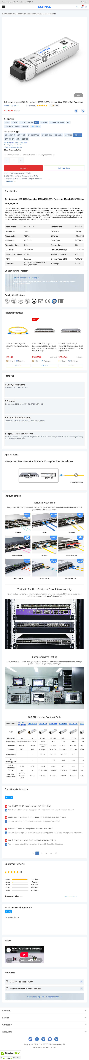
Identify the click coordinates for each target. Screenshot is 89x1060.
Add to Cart (23, 168)
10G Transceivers (34, 14)
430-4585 (77, 135)
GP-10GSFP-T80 (33, 135)
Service (5, 1017)
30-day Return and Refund (12, 150)
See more (9, 181)
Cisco (7, 122)
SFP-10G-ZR (9, 139)
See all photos (70, 896)
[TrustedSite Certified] (10, 1054)
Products (11, 14)
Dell (36, 122)
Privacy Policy (38, 1047)
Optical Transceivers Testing (25, 278)
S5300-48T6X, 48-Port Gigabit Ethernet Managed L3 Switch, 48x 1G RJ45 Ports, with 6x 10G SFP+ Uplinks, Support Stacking (44, 347)
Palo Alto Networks (12, 126)
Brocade (44, 122)
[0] (82, 6)
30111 (53, 14)
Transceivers (21, 14)
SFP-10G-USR (47, 135)
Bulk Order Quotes (64, 168)
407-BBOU (58, 135)
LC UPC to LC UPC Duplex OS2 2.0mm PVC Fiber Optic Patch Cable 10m (17, 346)
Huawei (14, 122)
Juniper (23, 122)
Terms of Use (51, 1047)
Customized (35, 126)
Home (4, 14)
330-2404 (68, 135)
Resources (7, 1031)
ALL (9, 797)
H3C (68, 122)
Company (7, 1024)
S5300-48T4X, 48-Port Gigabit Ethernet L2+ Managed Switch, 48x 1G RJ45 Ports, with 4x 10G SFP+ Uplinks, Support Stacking (71, 347)
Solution (6, 1010)
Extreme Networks (57, 122)
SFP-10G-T (21, 135)
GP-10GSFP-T (10, 135)
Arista (30, 122)
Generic (25, 126)
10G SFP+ (46, 14)
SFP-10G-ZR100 (22, 139)
